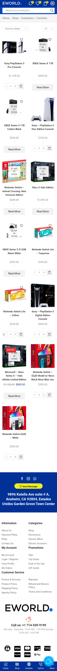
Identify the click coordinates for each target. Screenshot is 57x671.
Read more (43, 87)
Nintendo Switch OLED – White (14, 436)
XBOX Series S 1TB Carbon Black (14, 127)
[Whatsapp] (34, 478)
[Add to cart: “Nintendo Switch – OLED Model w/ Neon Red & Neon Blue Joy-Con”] (49, 395)
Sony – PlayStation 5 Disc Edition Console (43, 127)
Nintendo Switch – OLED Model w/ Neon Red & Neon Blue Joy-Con (42, 378)
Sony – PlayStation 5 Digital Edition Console (43, 315)
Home (6, 18)
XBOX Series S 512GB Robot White (14, 251)
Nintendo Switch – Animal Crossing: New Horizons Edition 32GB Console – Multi (14, 193)
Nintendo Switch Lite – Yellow (14, 313)
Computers (27, 18)
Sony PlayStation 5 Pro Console (14, 65)
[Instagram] (28, 478)
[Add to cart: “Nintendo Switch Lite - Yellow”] (21, 334)
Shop (15, 18)
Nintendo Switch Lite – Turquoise (43, 251)
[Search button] (51, 10)
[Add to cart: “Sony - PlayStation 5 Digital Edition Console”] (49, 334)
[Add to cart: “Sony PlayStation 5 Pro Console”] (21, 86)
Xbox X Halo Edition (43, 187)
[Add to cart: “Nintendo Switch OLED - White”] (21, 457)
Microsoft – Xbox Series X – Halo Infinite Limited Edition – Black (14, 378)
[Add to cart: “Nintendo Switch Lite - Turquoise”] (49, 272)
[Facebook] (22, 478)
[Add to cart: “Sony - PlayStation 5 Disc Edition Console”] (49, 148)
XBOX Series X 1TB (42, 63)
